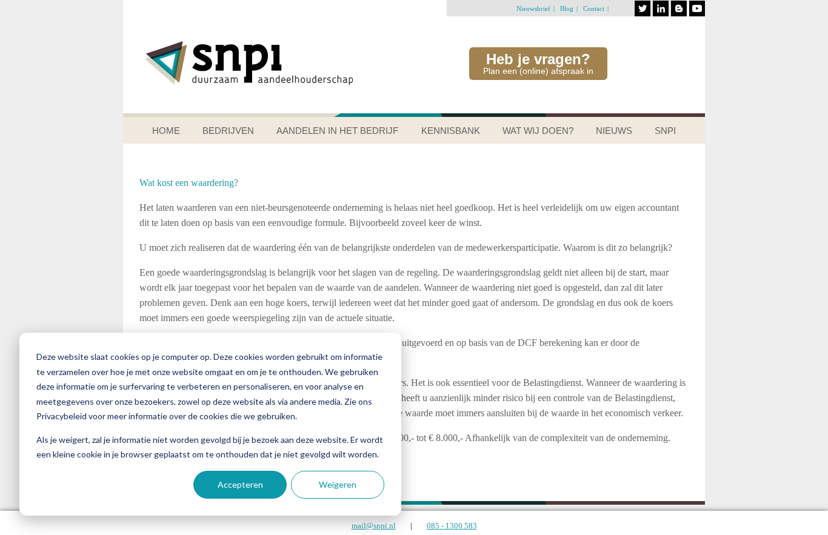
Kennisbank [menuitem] (450, 130)
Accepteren (240, 484)
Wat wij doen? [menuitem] (537, 130)
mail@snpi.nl (374, 525)
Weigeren (337, 484)
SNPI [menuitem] (665, 130)
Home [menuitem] (166, 130)
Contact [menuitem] (593, 8)
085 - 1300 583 (452, 525)
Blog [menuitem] (566, 8)
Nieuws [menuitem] (614, 130)
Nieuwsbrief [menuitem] (533, 8)
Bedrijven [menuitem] (228, 130)
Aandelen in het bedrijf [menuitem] (337, 130)
